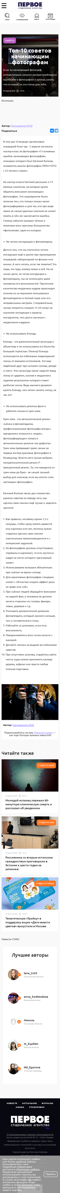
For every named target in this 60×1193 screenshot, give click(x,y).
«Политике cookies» (28, 1169)
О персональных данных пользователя (30, 1134)
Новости (12, 1103)
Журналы (47, 1103)
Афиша (20, 1107)
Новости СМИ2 (10, 939)
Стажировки (36, 1107)
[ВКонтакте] (52, 131)
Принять (51, 1174)
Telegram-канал (43, 732)
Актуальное (29, 1103)
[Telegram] (56, 131)
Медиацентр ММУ (21, 125)
